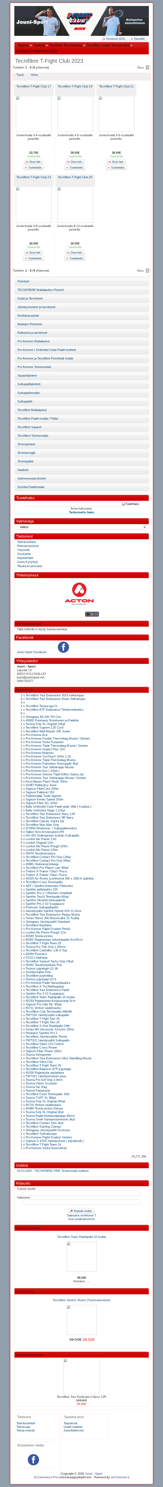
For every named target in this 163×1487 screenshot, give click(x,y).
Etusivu (23, 45)
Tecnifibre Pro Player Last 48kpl (47, 867)
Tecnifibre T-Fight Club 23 (33, 177)
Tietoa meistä (25, 1430)
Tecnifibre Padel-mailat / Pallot (37, 418)
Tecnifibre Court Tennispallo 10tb (47, 1094)
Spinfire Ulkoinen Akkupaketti (45, 900)
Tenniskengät (26, 452)
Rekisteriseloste (28, 546)
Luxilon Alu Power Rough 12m (46, 932)
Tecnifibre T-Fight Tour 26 (43, 1018)
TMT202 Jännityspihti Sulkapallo (47, 1040)
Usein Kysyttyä (27, 561)
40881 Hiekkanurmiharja (42, 864)
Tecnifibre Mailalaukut (32, 410)
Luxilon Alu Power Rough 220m (47, 846)
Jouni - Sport (93, 1473)
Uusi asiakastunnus (81, 1219)
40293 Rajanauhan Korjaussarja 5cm (51, 1000)
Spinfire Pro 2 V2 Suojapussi (45, 903)
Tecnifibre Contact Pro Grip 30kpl (48, 860)
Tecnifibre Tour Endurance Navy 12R (50, 814)
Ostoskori (24, 690)
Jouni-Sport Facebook (32, 652)
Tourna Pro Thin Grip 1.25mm (46, 946)
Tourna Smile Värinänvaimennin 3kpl (50, 1119)
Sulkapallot (24, 401)
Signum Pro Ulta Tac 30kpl (43, 1004)
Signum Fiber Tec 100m (42, 803)
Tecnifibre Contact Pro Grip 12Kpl (48, 857)
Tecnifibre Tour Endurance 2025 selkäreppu (55, 695)
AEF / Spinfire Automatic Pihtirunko (49, 885)
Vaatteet (22, 470)
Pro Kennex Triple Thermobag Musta (50, 760)
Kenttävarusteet (28, 315)
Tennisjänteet (26, 444)
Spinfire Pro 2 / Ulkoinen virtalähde (49, 893)
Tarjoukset (25, 1291)
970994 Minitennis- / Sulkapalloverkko (51, 828)
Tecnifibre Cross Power (41, 1047)
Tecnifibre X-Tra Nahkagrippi (45, 986)
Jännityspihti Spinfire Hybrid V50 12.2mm (54, 911)
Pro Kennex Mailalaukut (33, 341)
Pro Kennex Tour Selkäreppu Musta (50, 767)
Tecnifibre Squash (29, 427)
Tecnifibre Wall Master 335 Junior (48, 731)
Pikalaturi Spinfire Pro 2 (41, 1033)
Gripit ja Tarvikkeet (30, 298)
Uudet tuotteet (28, 1228)
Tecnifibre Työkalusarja (41, 1133)
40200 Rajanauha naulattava (45, 1072)
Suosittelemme (29, 1355)
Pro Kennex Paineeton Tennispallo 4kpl (52, 763)
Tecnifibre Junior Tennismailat (107, 45)
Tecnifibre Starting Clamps (43, 1126)
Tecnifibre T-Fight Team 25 (43, 943)
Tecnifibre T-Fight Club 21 (116, 86)
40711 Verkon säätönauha (43, 1008)
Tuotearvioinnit (29, 624)
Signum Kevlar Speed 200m (44, 799)
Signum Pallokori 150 (40, 792)
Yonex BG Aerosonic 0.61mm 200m (50, 1029)
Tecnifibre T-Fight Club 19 (75, 86)
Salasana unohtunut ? (81, 1215)
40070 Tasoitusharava (40, 853)
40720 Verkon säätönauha (43, 1104)
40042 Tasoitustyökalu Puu (44, 965)
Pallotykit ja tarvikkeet (32, 332)
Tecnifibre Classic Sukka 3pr (45, 821)
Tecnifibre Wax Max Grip (42, 824)
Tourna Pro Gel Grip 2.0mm (44, 1079)
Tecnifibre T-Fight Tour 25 (43, 1022)
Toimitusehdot (26, 542)
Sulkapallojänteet (28, 384)
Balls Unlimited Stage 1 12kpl (45, 810)
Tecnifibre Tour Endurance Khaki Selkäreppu (55, 698)
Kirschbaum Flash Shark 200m (47, 781)
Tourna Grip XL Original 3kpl (44, 1112)
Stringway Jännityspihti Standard (48, 921)
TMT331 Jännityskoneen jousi (46, 1076)
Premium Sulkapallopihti (42, 907)
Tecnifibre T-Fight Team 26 (43, 1065)
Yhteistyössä (27, 575)
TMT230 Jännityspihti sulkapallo (47, 1015)
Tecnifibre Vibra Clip (39, 1061)
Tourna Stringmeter (38, 1054)
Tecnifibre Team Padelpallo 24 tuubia (50, 997)
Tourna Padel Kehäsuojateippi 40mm (50, 1115)
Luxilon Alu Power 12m (41, 839)
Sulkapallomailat (28, 392)
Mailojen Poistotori (29, 324)
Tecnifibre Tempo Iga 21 (42, 706)
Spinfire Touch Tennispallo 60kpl (47, 896)
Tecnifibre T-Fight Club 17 (33, 86)
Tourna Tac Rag (36, 1087)
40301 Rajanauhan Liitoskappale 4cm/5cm (54, 939)
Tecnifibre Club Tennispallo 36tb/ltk (49, 1011)
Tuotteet (39, 45)
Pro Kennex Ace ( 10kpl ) (42, 770)
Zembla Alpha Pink (38, 972)
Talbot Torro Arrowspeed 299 (45, 832)
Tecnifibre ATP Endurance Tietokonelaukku (54, 709)
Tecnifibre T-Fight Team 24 (43, 1144)
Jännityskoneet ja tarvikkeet (36, 307)
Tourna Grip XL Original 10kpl (45, 724)
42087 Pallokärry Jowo (41, 785)
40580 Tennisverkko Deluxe (44, 1108)
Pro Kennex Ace (37, 735)
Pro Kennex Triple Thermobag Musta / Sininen (57, 745)
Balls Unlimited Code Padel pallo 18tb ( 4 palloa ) (58, 806)
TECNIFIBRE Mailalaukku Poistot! (40, 290)
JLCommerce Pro (46, 1477)
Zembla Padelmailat (30, 487)
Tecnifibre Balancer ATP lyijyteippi (48, 1069)
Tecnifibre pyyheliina (39, 975)
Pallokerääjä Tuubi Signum (43, 795)
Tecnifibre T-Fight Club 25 (75, 177)
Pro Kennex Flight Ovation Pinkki (48, 928)
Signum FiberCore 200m (42, 788)
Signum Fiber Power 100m (44, 1051)
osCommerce (120, 1477)
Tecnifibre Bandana (38, 925)
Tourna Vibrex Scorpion (41, 1083)
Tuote (20, 74)
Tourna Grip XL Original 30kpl (45, 1101)
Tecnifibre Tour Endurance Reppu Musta (53, 914)
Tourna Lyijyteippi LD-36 (42, 968)
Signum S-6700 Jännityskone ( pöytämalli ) (55, 1141)
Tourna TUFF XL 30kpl (41, 1097)
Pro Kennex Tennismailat (34, 367)
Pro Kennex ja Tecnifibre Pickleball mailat (45, 358)
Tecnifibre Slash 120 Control (44, 1044)
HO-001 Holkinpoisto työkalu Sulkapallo (52, 835)
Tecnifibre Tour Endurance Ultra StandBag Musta (58, 1058)
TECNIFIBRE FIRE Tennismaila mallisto (53, 1170)
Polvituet (23, 281)
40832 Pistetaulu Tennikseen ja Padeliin (52, 720)
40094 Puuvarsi (36, 954)
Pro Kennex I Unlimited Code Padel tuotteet (46, 349)
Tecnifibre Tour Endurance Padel (47, 990)
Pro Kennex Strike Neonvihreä (46, 1148)
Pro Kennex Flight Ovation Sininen (49, 1137)
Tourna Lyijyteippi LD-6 (41, 979)
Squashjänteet (27, 375)
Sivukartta (24, 554)
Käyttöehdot (25, 558)
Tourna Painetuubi (38, 1090)
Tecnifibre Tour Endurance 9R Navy (50, 817)
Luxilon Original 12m (39, 842)
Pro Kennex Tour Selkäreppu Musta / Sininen (56, 778)
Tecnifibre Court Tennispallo (44, 882)
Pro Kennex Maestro (39, 752)
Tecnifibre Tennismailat (65, 45)
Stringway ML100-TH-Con (43, 716)
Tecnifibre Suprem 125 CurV (45, 727)
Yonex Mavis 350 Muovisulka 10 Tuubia (52, 918)
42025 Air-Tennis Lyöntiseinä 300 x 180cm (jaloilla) (60, 878)
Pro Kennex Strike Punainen (45, 742)
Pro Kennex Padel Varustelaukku (48, 982)
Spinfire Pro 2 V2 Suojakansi (45, 993)
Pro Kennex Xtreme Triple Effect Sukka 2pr (55, 774)
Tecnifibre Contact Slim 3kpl (44, 1123)
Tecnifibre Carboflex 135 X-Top (46, 950)
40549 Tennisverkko (39, 936)
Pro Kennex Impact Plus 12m (45, 749)
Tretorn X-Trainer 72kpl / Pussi (46, 871)
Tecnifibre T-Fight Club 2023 (36, 51)
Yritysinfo (23, 550)
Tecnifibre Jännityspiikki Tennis (46, 1036)
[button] (114, 38)
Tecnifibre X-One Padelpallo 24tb (48, 1025)
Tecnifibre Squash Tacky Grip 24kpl (49, 961)
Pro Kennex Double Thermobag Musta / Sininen (58, 738)
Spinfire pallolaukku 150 (42, 889)
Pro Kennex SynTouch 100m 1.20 (48, 756)
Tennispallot (25, 461)
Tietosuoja (23, 1426)
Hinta (34, 74)
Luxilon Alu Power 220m (42, 849)
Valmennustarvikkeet (31, 478)
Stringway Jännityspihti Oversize (48, 1130)
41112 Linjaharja (36, 957)
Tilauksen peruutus (30, 566)
